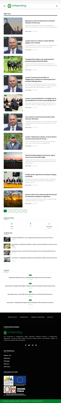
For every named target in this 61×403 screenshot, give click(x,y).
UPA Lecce (6, 364)
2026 (30, 275)
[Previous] (5, 264)
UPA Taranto (7, 367)
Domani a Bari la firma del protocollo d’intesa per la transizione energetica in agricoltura (41, 195)
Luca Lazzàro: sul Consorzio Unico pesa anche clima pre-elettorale (40, 117)
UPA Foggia (7, 361)
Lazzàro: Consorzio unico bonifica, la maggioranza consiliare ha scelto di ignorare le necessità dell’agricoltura (40, 79)
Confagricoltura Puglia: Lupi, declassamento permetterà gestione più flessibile (39, 60)
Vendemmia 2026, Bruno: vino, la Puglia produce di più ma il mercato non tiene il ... (32, 238)
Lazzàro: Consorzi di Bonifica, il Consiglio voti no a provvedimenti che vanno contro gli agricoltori (40, 99)
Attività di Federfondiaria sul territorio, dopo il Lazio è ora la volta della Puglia (40, 156)
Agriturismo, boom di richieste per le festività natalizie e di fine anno (40, 21)
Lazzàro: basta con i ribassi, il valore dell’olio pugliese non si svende (39, 41)
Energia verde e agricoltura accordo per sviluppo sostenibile (40, 175)
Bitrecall (41, 401)
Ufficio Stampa (28, 31)
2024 (5, 18)
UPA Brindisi (7, 358)
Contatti (50, 317)
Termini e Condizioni (37, 317)
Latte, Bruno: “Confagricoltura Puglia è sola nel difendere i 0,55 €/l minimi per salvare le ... (34, 258)
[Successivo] (7, 264)
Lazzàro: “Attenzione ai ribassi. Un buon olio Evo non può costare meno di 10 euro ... (40, 137)
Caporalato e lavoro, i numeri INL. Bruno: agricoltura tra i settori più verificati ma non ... (34, 251)
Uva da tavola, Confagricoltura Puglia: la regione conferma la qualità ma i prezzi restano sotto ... (34, 245)
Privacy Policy (12, 317)
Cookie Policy (24, 317)
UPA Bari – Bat (7, 355)
